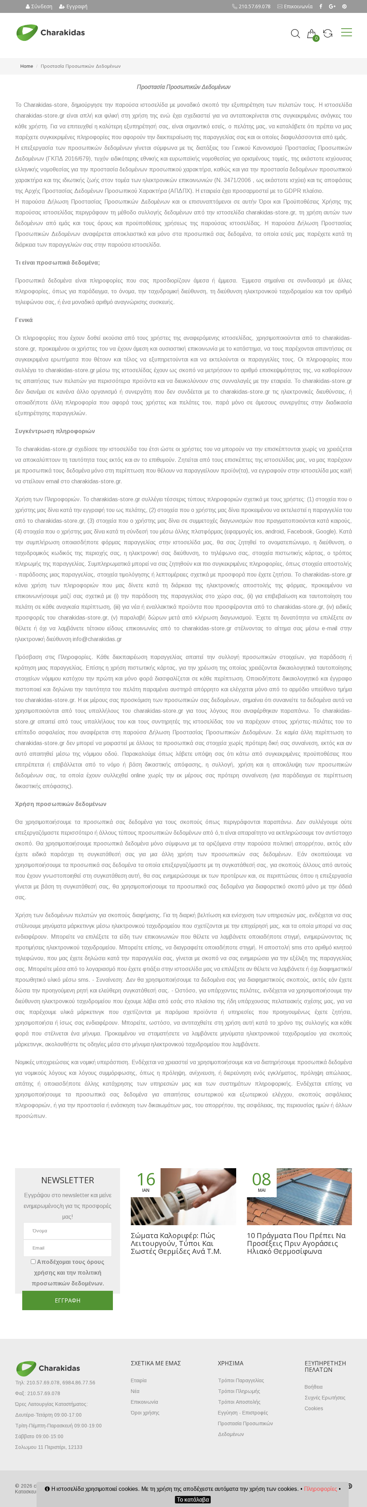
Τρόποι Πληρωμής (239, 1391)
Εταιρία (139, 1380)
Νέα (135, 1391)
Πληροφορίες (320, 1489)
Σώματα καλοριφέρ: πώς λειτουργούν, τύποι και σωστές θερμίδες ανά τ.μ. (176, 1243)
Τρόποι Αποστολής (239, 1402)
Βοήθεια (314, 1387)
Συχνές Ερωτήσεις (325, 1398)
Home (26, 66)
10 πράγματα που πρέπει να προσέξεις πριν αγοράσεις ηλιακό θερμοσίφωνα (296, 1243)
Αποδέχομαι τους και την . (68, 1272)
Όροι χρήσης (145, 1413)
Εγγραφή (76, 6)
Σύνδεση (41, 6)
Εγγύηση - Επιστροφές (243, 1413)
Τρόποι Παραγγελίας (241, 1380)
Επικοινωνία (297, 6)
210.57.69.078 (254, 6)
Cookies (314, 1408)
